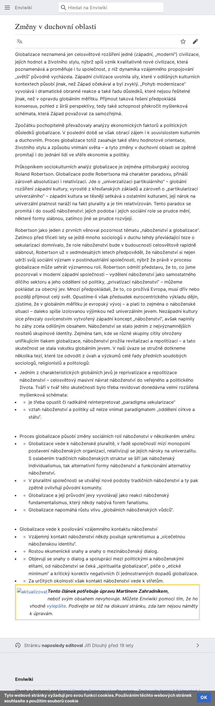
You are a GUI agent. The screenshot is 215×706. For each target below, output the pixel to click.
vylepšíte (56, 606)
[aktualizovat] (32, 591)
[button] (7, 7)
